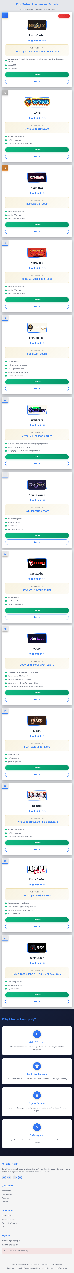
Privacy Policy (7, 1216)
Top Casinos (6, 1191)
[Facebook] (4, 1177)
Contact (5, 1202)
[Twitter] (9, 1177)
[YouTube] (20, 1177)
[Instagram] (15, 1177)
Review (37, 81)
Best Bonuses (7, 1194)
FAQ (3, 1227)
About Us (5, 1198)
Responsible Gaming (9, 1223)
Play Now (37, 75)
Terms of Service (8, 1219)
